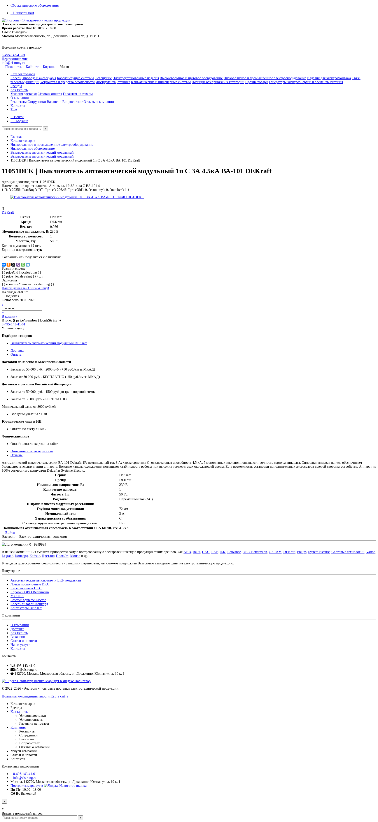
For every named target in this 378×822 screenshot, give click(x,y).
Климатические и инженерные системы (161, 82)
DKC (206, 552)
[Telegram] (28, 265)
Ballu (196, 552)
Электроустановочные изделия (136, 78)
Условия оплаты (50, 94)
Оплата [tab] (15, 354)
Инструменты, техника (113, 82)
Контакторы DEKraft (26, 608)
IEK (223, 552)
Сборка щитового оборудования (34, 5)
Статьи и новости (23, 641)
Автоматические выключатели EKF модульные (45, 580)
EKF (214, 552)
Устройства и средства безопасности (67, 82)
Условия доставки (23, 94)
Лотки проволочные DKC (29, 584)
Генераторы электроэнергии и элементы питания (306, 82)
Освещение (103, 78)
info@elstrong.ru (13, 63)
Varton (370, 552)
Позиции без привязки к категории (218, 82)
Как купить (19, 90)
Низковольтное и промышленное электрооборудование (265, 78)
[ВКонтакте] (4, 265)
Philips (301, 552)
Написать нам (23, 13)
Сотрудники (37, 102)
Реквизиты (18, 102)
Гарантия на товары (78, 94)
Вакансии (54, 102)
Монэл (75, 556)
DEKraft (289, 552)
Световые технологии (347, 552)
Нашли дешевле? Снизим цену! (25, 288)
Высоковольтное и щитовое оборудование (191, 78)
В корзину (9, 316)
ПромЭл (62, 556)
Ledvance (234, 552)
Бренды (16, 86)
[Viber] (18, 265)
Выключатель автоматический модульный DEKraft (48, 343)
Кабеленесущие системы (75, 78)
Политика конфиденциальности (26, 696)
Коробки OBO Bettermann (29, 592)
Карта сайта (59, 696)
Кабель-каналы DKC (26, 588)
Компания (18, 727)
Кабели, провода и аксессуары (33, 78)
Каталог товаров (22, 74)
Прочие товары (256, 82)
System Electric (319, 552)
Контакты (17, 105)
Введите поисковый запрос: (22, 813)
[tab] (16, 455)
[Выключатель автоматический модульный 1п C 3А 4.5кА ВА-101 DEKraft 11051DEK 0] (77, 197)
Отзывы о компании (99, 102)
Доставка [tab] (17, 350)
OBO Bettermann (255, 552)
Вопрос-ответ (72, 102)
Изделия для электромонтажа (329, 78)
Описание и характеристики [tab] (31, 451)
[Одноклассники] (8, 265)
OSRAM (275, 552)
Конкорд (21, 556)
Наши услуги (20, 644)
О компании (19, 98)
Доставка (17, 629)
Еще (13, 109)
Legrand (7, 556)
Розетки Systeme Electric (28, 600)
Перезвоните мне (15, 59)
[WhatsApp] (23, 265)
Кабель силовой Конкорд (29, 604)
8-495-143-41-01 (13, 55)
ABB (187, 552)
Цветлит (48, 556)
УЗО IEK (17, 596)
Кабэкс (35, 556)
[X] (13, 265)
